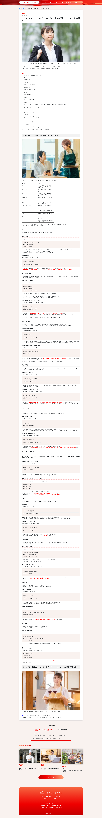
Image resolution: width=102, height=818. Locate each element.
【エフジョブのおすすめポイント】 (31, 101)
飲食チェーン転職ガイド (56, 805)
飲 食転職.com (26, 87)
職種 (57, 2)
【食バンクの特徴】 (29, 121)
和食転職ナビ (44, 807)
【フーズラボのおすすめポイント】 (31, 117)
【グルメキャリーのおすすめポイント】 (32, 85)
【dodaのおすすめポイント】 (30, 112)
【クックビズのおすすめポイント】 (31, 127)
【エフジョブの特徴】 (29, 99)
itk (24, 77)
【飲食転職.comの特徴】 (29, 89)
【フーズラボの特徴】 (29, 116)
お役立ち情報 (68, 2)
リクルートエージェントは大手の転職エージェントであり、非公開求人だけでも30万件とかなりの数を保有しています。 (45, 104)
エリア (51, 2)
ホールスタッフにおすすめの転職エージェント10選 (31, 75)
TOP (45, 2)
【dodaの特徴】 (28, 111)
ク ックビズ (26, 124)
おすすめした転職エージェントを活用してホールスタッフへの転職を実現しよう (36, 129)
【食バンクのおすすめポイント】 (31, 122)
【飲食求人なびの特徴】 (29, 94)
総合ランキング (49, 796)
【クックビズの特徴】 (29, 126)
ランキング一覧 (51, 777)
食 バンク (25, 119)
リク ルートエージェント (28, 102)
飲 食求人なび (26, 92)
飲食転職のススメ (44, 805)
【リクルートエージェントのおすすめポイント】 (34, 107)
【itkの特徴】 (27, 79)
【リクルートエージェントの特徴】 (31, 106)
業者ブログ (77, 2)
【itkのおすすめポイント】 (30, 80)
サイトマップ (56, 798)
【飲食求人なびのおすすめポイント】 (32, 95)
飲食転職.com (59, 807)
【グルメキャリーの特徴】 (30, 84)
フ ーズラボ (26, 114)
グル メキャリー (26, 82)
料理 (62, 2)
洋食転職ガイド (52, 807)
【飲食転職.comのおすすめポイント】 (32, 90)
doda (24, 109)
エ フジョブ (26, 97)
